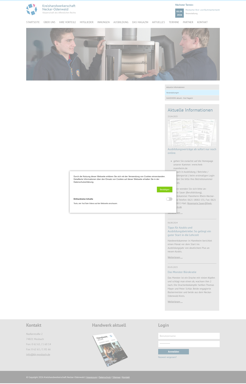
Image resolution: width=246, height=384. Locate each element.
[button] (164, 189)
